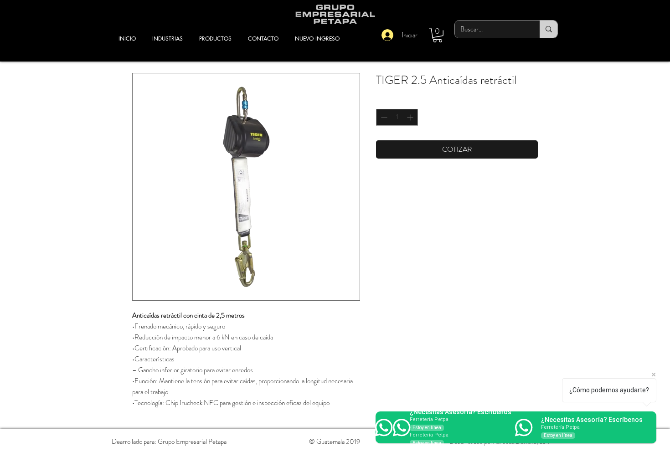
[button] (437, 35)
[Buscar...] (548, 29)
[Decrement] (383, 117)
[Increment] (411, 117)
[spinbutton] (397, 117)
